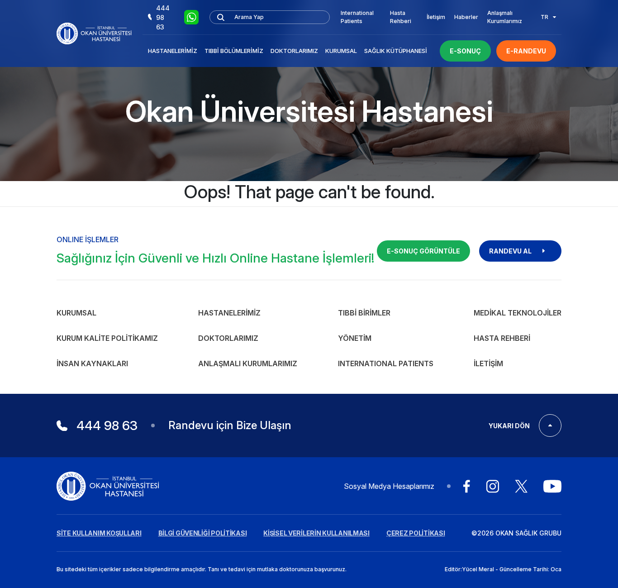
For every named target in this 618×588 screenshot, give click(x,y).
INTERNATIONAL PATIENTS (385, 363)
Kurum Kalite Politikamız (107, 338)
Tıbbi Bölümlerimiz (233, 50)
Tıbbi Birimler (364, 312)
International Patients (357, 17)
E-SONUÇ (465, 51)
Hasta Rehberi (400, 17)
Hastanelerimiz (172, 50)
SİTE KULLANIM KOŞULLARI (99, 533)
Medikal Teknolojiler (517, 312)
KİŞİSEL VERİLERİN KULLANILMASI (316, 533)
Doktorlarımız (294, 50)
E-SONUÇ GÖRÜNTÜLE (423, 251)
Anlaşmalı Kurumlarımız (504, 17)
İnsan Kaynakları (92, 363)
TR (544, 17)
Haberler (466, 17)
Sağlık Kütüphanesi (395, 50)
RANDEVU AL (510, 251)
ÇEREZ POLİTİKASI (415, 533)
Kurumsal (341, 50)
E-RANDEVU (526, 51)
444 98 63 (163, 17)
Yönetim (354, 338)
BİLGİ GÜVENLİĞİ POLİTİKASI (202, 533)
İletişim (436, 17)
